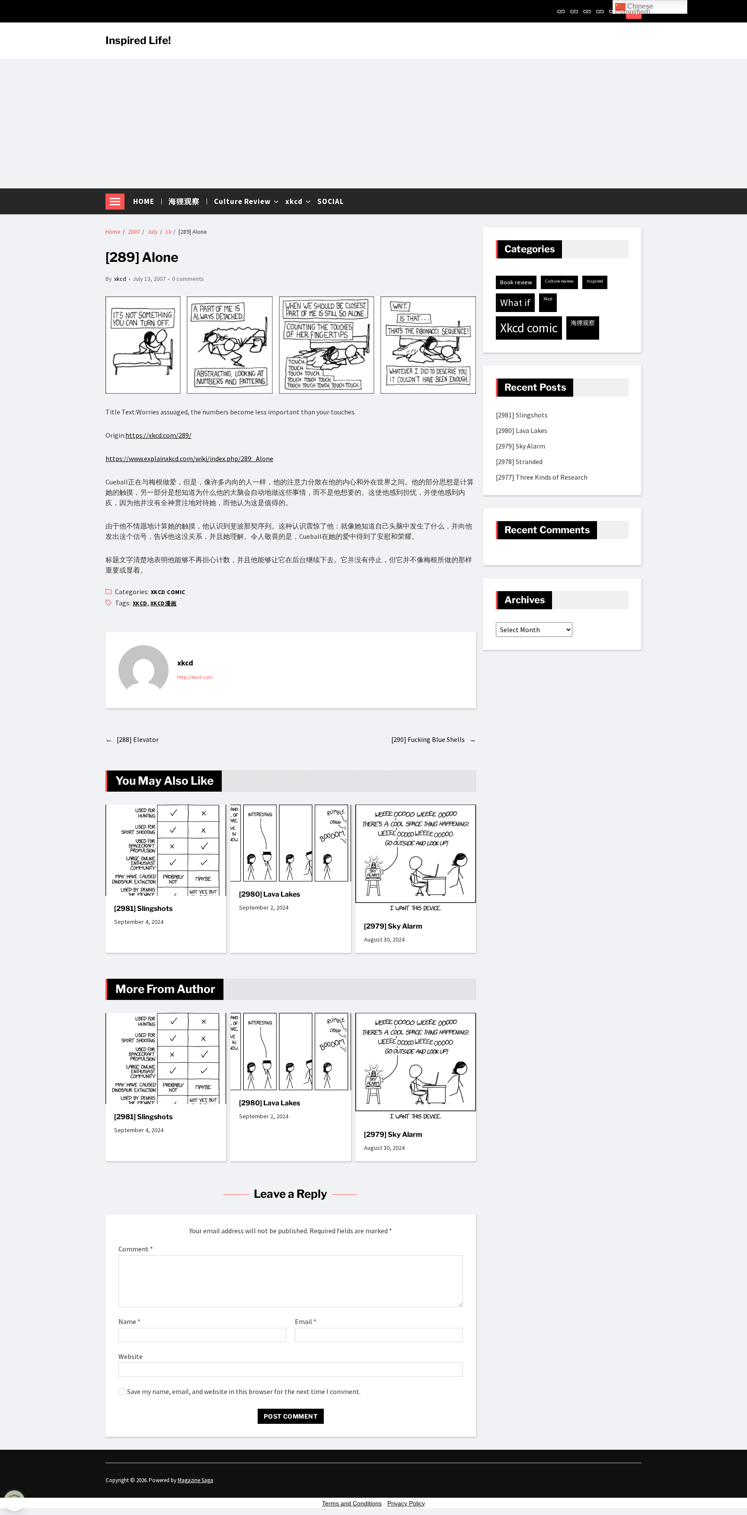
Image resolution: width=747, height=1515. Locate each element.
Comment (135, 1249)
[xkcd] (600, 11)
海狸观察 (184, 201)
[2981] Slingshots (143, 908)
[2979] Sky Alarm (393, 926)
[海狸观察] (574, 11)
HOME (143, 201)
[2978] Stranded (519, 462)
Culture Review (242, 201)
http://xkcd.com (195, 677)
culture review (559, 281)
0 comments (188, 279)
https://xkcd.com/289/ (158, 435)
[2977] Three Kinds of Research (541, 477)
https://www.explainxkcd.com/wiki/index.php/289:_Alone (189, 458)
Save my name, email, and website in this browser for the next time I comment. (244, 1392)
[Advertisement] (373, 123)
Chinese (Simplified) (634, 8)
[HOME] (561, 11)
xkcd (294, 201)
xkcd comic (168, 592)
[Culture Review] (587, 11)
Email (305, 1322)
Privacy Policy (406, 1503)
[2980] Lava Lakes (269, 894)
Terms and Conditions (352, 1503)
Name (129, 1322)
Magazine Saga (195, 1480)
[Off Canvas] (114, 202)
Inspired (595, 281)
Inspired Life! (138, 40)
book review (516, 282)
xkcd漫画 (163, 603)
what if (515, 302)
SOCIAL (330, 201)
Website (130, 1356)
